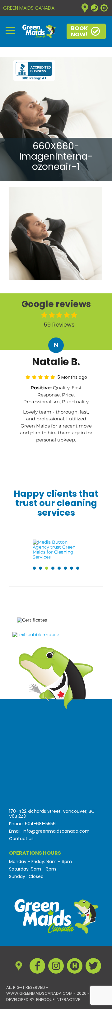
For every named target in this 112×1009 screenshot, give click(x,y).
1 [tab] (34, 568)
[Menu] (10, 30)
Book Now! (79, 31)
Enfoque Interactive (58, 999)
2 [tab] (40, 568)
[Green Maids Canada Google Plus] (84, 7)
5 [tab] (59, 568)
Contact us (21, 838)
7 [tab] (71, 568)
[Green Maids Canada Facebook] (37, 966)
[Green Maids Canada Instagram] (56, 966)
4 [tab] (52, 568)
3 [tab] (46, 568)
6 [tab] (65, 568)
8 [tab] (77, 568)
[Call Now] (94, 7)
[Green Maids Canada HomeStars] (104, 7)
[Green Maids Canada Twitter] (93, 966)
